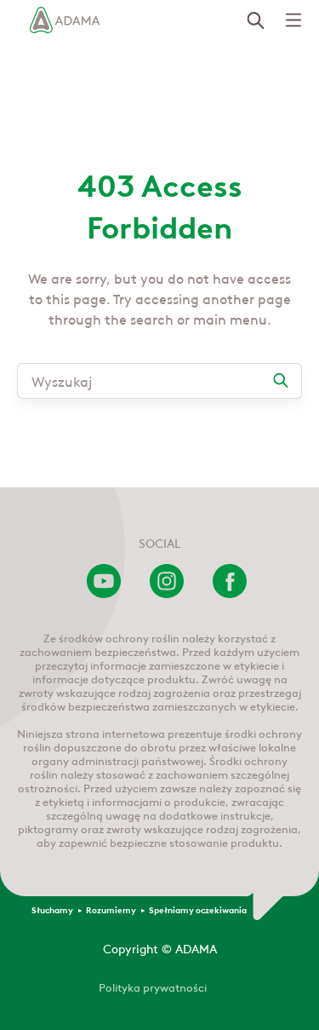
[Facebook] (230, 593)
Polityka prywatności (153, 986)
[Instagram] (167, 593)
